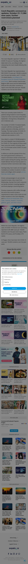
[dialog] (14, 282)
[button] (14, 295)
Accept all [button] (14, 288)
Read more (19, 274)
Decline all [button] (14, 291)
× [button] (25, 268)
